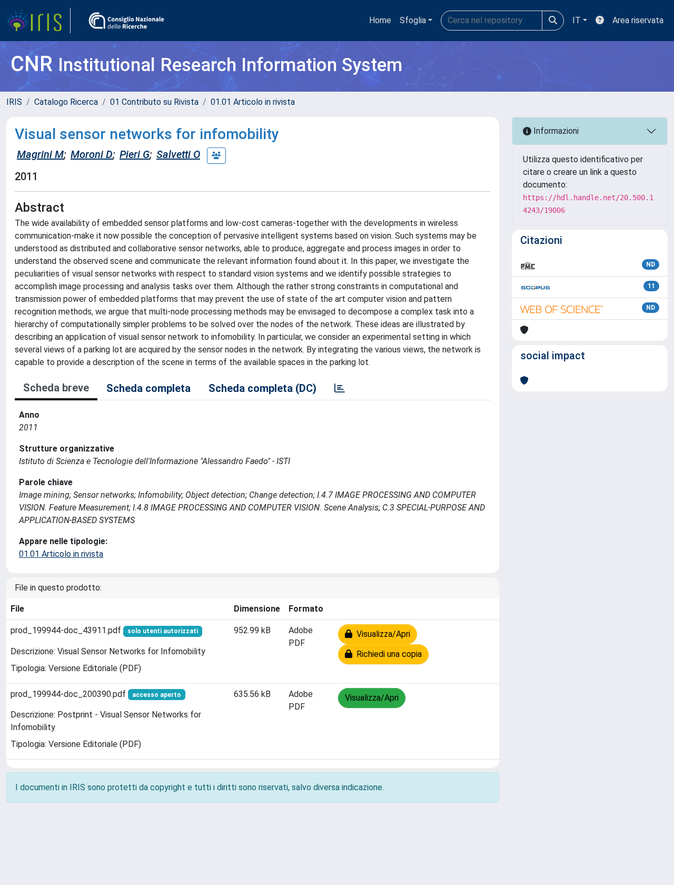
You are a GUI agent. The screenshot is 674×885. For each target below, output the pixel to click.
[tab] (339, 388)
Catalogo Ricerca (66, 102)
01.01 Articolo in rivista (253, 102)
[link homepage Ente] (126, 20)
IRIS (14, 102)
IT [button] (576, 20)
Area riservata (637, 20)
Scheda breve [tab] (56, 387)
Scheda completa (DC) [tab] (262, 388)
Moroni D (92, 154)
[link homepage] (38, 20)
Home (380, 20)
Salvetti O (178, 154)
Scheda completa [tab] (148, 388)
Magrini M (40, 154)
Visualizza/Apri (381, 634)
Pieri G (135, 154)
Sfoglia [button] (413, 20)
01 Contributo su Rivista (154, 102)
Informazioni (555, 131)
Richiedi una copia (387, 654)
